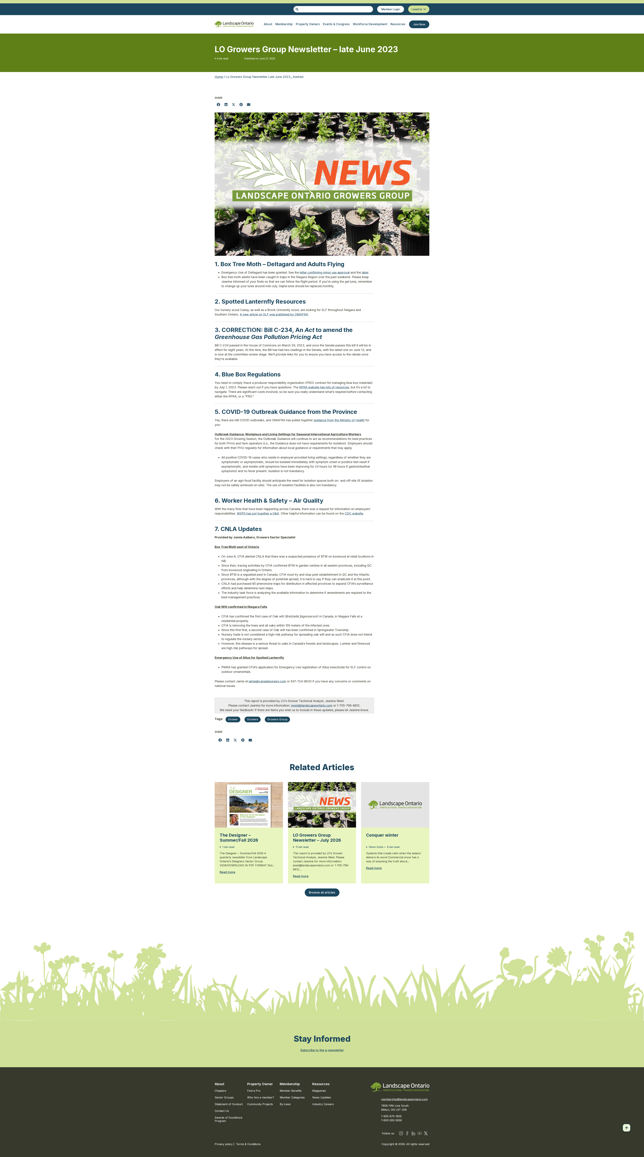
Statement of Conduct (229, 1104)
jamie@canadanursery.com (267, 681)
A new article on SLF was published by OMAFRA (274, 314)
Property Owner (260, 1084)
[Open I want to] (424, 9)
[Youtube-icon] (419, 1133)
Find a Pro (253, 1090)
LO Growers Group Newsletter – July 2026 (317, 838)
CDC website (354, 513)
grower (233, 719)
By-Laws (285, 1104)
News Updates (321, 1097)
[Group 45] (426, 1133)
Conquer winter (382, 835)
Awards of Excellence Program (228, 1119)
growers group (277, 719)
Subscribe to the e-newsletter (322, 1050)
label (365, 272)
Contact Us (222, 1111)
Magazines (319, 1090)
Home (219, 77)
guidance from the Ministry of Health (339, 420)
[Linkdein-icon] (413, 1133)
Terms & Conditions (248, 1144)
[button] (218, 104)
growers (252, 719)
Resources (321, 1084)
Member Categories (292, 1097)
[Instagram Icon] (401, 1133)
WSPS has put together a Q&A (258, 513)
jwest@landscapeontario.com (311, 705)
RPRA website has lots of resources (324, 387)
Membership (290, 1084)
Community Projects (260, 1104)
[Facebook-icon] (407, 1133)
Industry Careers (323, 1104)
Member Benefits (291, 1090)
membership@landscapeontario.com (404, 1099)
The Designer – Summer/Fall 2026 (239, 838)
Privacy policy (224, 1144)
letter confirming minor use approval (325, 272)
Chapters (220, 1090)
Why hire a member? (260, 1097)
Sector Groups (224, 1097)
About (219, 1084)
